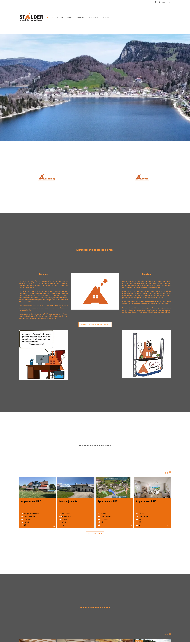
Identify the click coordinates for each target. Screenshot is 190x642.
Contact (105, 17)
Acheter (60, 17)
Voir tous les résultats (95, 533)
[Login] (159, 2)
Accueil (50, 17)
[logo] (31, 17)
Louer (69, 17)
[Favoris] (155, 2)
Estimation (93, 17)
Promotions (81, 17)
